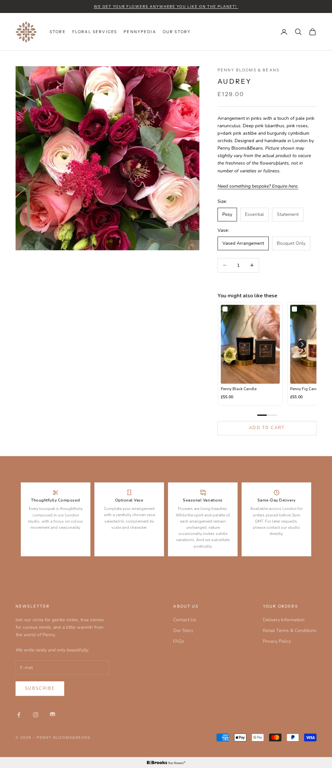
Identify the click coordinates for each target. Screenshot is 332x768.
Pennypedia (140, 31)
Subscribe (40, 688)
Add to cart (267, 428)
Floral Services (94, 31)
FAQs (178, 641)
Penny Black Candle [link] (238, 388)
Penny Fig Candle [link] (306, 388)
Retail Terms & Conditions (289, 630)
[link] (250, 344)
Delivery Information (283, 620)
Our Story (177, 31)
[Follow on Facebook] (19, 715)
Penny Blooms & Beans (248, 70)
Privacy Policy (277, 641)
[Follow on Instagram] (35, 715)
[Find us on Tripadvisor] (52, 715)
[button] (301, 344)
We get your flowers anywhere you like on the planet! (166, 6)
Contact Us (184, 620)
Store (58, 31)
